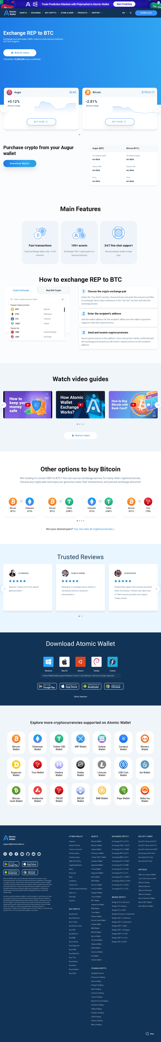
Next (157, 109)
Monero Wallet (96, 845)
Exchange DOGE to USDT (121, 881)
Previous (4, 109)
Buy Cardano (74, 969)
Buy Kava (72, 965)
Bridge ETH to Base (119, 906)
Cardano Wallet (97, 861)
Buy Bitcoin (73, 914)
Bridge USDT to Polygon (121, 930)
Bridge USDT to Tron (119, 938)
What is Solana (144, 882)
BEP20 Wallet (96, 932)
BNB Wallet (95, 908)
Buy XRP (72, 930)
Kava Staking (96, 981)
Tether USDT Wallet (98, 857)
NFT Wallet (95, 901)
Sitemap (72, 897)
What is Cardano (144, 894)
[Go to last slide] (4, 588)
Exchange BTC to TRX (120, 869)
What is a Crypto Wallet (147, 875)
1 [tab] (80, 135)
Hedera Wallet (96, 916)
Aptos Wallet (96, 936)
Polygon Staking (97, 985)
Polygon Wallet (96, 893)
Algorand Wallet (97, 865)
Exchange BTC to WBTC (121, 877)
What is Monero (144, 886)
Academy (72, 881)
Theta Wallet (96, 869)
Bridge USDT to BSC (119, 926)
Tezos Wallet (96, 897)
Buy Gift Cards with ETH (147, 845)
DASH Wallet (96, 948)
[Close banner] (158, 2)
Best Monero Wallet (145, 906)
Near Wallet (95, 877)
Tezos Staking (96, 997)
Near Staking (96, 989)
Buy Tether (73, 922)
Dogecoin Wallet (97, 873)
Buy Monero (73, 934)
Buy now (39, 121)
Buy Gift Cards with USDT (148, 849)
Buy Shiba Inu (74, 953)
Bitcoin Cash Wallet (98, 920)
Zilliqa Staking (96, 1009)
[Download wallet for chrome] (114, 686)
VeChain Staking (97, 1005)
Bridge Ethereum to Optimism (123, 914)
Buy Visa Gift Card (145, 861)
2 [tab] (82, 135)
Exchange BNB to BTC (120, 857)
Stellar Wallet (96, 924)
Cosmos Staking (97, 993)
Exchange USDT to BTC (121, 845)
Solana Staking (97, 1021)
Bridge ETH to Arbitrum (120, 902)
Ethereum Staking (98, 977)
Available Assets (97, 973)
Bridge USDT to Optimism (121, 922)
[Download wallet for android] (47, 686)
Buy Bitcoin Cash (75, 926)
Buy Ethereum (74, 918)
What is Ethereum (145, 890)
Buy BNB (72, 938)
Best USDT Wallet (145, 902)
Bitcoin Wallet (96, 841)
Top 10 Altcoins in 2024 (147, 878)
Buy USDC (72, 950)
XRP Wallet (95, 881)
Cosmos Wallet (97, 952)
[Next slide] (156, 588)
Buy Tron (72, 957)
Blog (70, 877)
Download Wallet (20, 163)
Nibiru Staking (96, 1025)
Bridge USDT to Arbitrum (121, 918)
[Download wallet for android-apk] (91, 686)
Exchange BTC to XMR (120, 849)
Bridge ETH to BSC (119, 910)
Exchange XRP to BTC (120, 853)
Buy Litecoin (73, 942)
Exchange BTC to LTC (120, 873)
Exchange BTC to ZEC (120, 889)
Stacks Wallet (96, 960)
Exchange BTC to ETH (120, 841)
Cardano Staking (97, 1013)
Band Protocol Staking (99, 1001)
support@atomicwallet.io (13, 844)
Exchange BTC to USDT (121, 861)
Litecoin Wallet (96, 889)
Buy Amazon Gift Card (146, 853)
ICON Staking (96, 1017)
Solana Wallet (96, 849)
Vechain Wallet (96, 940)
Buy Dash (72, 973)
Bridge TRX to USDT (119, 942)
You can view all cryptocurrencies (93, 529)
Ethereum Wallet (97, 853)
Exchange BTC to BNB (120, 865)
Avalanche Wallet (97, 905)
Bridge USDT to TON (119, 934)
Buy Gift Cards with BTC (147, 841)
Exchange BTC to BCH (120, 885)
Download (146, 13)
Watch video (22, 52)
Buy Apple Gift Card (145, 857)
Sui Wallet (95, 956)
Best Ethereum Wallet (146, 898)
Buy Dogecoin (74, 946)
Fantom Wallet (96, 885)
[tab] (79, 616)
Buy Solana (73, 961)
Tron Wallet (95, 912)
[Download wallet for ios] (69, 686)
